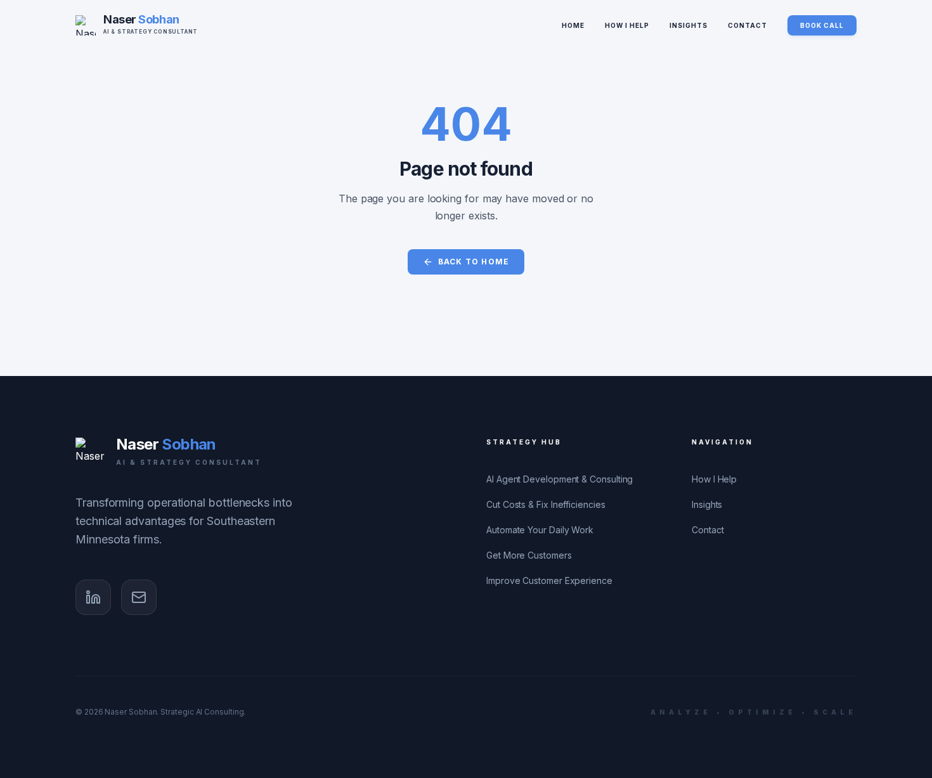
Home (573, 25)
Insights (689, 25)
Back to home (473, 261)
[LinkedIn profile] (93, 597)
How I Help (627, 25)
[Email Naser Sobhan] (139, 597)
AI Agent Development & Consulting (559, 479)
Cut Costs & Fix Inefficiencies (545, 504)
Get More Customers (529, 555)
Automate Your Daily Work (539, 529)
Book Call (822, 25)
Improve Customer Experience (549, 580)
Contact (747, 25)
